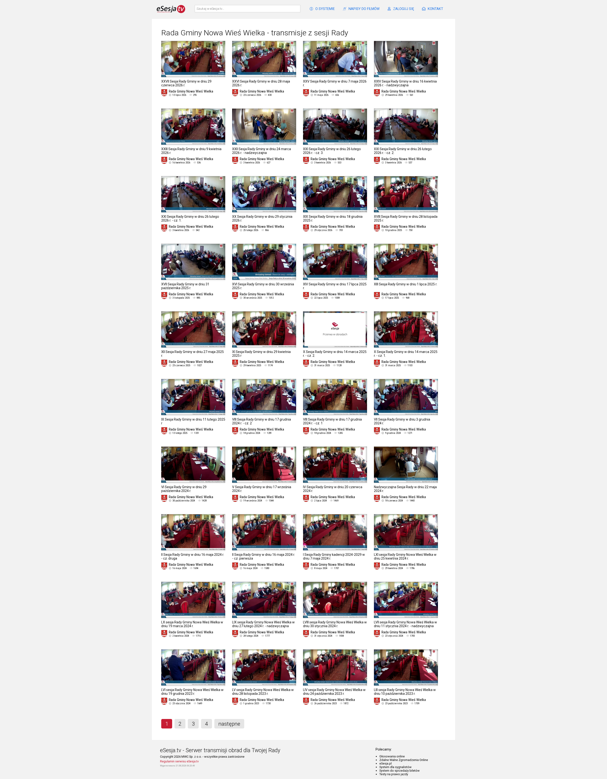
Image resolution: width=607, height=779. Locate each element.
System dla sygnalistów (395, 767)
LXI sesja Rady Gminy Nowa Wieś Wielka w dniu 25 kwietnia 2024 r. (405, 556)
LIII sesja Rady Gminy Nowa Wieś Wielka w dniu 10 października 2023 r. (405, 692)
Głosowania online (392, 756)
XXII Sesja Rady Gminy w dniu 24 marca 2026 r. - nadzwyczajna (261, 151)
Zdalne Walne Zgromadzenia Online (403, 760)
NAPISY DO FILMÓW (364, 9)
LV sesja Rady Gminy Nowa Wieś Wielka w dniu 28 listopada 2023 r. (263, 692)
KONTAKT (435, 9)
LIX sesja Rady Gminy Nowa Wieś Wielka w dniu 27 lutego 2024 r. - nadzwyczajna (263, 624)
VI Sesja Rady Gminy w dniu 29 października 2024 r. (184, 489)
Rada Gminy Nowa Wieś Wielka (191, 91)
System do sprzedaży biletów (399, 770)
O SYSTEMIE (325, 9)
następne (229, 724)
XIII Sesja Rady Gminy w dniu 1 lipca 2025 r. (405, 284)
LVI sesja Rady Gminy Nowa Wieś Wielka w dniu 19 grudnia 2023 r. (192, 692)
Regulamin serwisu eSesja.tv (179, 761)
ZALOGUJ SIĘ (403, 9)
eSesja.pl (385, 763)
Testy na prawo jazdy (393, 774)
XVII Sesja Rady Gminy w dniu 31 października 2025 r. (185, 286)
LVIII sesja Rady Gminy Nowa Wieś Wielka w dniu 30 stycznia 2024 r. (335, 624)
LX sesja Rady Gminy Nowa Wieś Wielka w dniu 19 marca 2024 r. (192, 624)
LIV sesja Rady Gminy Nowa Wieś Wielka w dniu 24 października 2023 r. (334, 692)
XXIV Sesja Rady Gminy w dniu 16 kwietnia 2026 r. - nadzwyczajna (405, 83)
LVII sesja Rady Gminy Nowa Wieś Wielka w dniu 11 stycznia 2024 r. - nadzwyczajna (405, 624)
